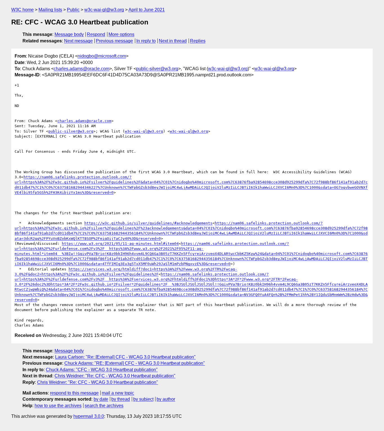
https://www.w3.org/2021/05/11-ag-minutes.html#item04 (120, 243)
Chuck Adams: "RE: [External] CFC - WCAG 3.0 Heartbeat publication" (134, 363)
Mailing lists (50, 9)
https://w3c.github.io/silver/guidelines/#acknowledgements (148, 223)
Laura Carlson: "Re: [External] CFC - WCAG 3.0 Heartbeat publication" (125, 357)
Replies (197, 40)
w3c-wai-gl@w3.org (104, 9)
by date (101, 399)
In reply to (146, 40)
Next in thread (173, 40)
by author (166, 399)
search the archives (104, 405)
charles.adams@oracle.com (81, 68)
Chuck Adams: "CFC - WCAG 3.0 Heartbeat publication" (102, 369)
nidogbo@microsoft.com (102, 56)
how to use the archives (58, 405)
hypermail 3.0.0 (88, 416)
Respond (96, 34)
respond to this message (74, 393)
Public (73, 9)
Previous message (114, 40)
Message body (69, 34)
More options (121, 34)
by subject (143, 399)
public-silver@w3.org (157, 68)
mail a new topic (118, 393)
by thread (120, 399)
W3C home (22, 9)
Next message (78, 40)
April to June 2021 (146, 9)
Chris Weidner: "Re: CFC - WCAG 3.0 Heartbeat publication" (115, 375)
